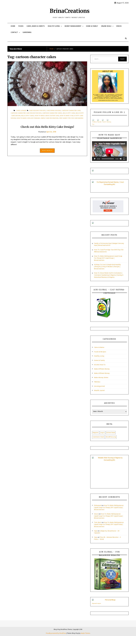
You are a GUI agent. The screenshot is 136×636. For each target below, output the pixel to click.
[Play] (95, 159)
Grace (96, 514)
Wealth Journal (99, 390)
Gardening (27, 32)
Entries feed (110, 432)
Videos (119, 26)
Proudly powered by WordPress (56, 633)
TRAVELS (97, 382)
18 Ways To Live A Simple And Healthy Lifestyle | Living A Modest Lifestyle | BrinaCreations (107, 266)
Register (96, 432)
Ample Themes (85, 633)
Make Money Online (101, 377)
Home (13, 26)
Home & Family (92, 26)
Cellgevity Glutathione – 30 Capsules (106, 532)
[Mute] (121, 159)
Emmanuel (97, 505)
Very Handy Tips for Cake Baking (71, 118)
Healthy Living (54, 26)
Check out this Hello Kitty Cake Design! (47, 127)
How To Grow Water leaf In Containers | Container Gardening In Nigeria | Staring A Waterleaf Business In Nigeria (108, 275)
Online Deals (106, 26)
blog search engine (96, 603)
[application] (109, 151)
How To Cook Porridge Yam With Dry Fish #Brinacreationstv (108, 251)
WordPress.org (111, 437)
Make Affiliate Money (102, 369)
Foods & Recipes (100, 352)
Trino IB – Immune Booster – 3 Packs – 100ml (107, 538)
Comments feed (98, 437)
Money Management (73, 26)
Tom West (97, 522)
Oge (95, 531)
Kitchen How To (100, 365)
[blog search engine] (109, 600)
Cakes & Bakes (99, 347)
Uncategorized (99, 386)
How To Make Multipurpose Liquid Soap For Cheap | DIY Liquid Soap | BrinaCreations (108, 258)
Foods (20, 26)
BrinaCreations (70, 11)
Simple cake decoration (49, 118)
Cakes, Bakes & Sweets (36, 26)
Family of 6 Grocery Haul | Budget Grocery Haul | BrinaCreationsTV (109, 244)
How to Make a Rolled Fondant (28, 118)
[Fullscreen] (124, 159)
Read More (46, 151)
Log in (102, 432)
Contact (14, 32)
